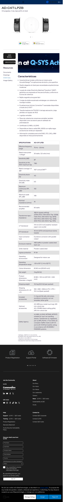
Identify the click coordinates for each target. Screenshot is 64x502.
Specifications (10, 62)
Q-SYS (5, 384)
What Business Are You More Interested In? (12, 461)
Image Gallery (7, 80)
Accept (42, 497)
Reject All (55, 497)
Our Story (35, 383)
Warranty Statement (9, 425)
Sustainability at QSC (39, 402)
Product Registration (9, 422)
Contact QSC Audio (38, 422)
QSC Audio (6, 400)
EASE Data (6, 78)
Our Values (36, 389)
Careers (35, 396)
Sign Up (13, 479)
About (34, 380)
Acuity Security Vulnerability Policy (11, 429)
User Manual (9, 56)
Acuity (34, 405)
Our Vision (36, 386)
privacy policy (15, 476)
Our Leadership (37, 392)
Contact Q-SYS (37, 419)
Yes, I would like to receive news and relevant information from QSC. (13, 468)
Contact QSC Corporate (39, 416)
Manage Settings (30, 497)
